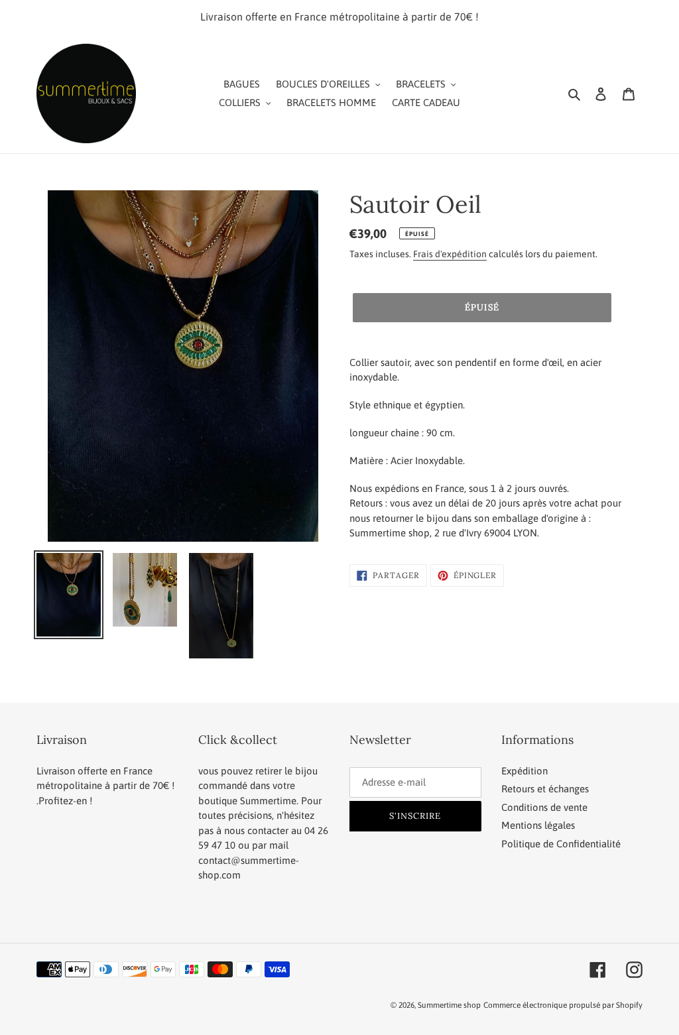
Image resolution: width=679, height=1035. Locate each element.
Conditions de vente (544, 807)
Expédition (524, 770)
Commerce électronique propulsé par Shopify (563, 1005)
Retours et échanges (545, 788)
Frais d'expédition (450, 254)
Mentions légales (538, 825)
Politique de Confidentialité (561, 843)
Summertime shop (449, 1005)
